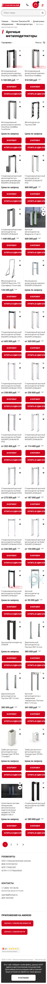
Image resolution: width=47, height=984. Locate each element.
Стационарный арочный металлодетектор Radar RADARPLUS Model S (35, 542)
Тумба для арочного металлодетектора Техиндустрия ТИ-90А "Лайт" (33, 753)
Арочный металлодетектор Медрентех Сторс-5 (32, 232)
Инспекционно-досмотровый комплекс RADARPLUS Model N (35, 283)
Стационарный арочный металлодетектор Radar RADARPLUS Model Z (35, 334)
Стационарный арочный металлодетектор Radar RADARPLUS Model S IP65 (11, 542)
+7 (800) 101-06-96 (27, 4)
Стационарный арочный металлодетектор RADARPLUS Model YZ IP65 (35, 179)
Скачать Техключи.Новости (17, 923)
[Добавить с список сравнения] (20, 51)
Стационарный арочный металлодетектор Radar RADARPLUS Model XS (35, 437)
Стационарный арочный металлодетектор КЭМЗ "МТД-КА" (35, 805)
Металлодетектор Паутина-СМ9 (32, 123)
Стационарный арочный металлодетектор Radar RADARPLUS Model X (35, 490)
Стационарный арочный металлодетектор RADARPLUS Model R (11, 232)
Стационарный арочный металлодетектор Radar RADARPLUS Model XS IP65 (11, 438)
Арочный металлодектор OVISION (11, 643)
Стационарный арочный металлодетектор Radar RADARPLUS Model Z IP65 (11, 334)
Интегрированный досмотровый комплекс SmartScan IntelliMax (35, 73)
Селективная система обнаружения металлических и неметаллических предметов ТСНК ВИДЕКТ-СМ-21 (10, 809)
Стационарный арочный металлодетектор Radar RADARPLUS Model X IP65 (11, 490)
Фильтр (38, 43)
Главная (5, 21)
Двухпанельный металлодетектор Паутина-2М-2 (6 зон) (33, 644)
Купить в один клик (12, 94)
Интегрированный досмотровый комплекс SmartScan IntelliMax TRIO (11, 73)
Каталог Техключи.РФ (21, 21)
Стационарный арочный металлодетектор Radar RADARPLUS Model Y (35, 386)
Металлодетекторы (25, 24)
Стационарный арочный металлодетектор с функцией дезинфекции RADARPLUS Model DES (11, 179)
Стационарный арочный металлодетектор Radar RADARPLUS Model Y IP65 (11, 386)
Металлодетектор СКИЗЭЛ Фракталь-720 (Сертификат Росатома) (11, 283)
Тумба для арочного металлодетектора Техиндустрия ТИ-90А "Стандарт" (10, 753)
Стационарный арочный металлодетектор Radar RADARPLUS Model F (11, 593)
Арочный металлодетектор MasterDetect (32, 593)
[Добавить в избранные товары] (20, 55)
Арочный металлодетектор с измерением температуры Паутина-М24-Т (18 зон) (34, 698)
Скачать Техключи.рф (14, 932)
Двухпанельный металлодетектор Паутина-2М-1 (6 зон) (10, 696)
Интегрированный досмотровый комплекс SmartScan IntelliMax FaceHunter (11, 125)
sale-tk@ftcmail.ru (10, 895)
